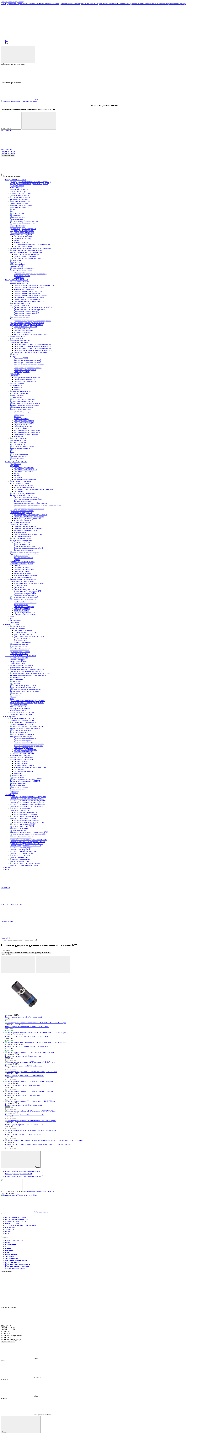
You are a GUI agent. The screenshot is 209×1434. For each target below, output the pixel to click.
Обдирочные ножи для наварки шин (27, 258)
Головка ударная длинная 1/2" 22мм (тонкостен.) (23, 1056)
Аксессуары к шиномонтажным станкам (29, 297)
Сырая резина (19, 278)
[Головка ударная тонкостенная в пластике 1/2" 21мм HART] (106, 1023)
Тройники (17, 417)
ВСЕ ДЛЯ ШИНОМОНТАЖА (16, 280)
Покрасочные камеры (22, 567)
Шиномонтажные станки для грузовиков (29, 287)
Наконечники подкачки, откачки (26, 434)
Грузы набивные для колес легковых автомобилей (32, 344)
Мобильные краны (21, 556)
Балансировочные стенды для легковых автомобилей (34, 307)
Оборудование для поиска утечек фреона (29, 517)
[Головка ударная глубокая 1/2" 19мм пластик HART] (106, 1121)
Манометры (18, 436)
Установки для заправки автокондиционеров (30, 515)
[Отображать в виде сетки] (18, 964)
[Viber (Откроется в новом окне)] (147, 20)
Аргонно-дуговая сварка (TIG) (25, 530)
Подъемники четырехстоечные (25, 470)
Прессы (17, 560)
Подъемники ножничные (23, 472)
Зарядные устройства (22, 544)
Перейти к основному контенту (12, 2)
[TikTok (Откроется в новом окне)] (50, 20)
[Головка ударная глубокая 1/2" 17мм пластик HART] (106, 1111)
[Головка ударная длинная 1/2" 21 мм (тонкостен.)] (106, 1101)
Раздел (37, 1167)
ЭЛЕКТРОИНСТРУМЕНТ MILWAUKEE (20, 656)
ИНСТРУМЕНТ (11, 716)
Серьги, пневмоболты (22, 428)
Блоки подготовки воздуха (24, 423)
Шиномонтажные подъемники (25, 327)
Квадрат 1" (18, 389)
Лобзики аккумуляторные (23, 748)
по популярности (7, 953)
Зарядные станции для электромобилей (28, 548)
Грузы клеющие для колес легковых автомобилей (32, 346)
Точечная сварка (20, 532)
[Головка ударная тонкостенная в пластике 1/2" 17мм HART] (106, 1042)
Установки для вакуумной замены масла (29, 583)
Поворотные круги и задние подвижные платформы (33, 489)
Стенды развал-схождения (23, 485)
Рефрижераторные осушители (25, 632)
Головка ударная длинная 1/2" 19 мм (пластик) (22, 1085)
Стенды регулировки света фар (25, 497)
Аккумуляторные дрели (23, 740)
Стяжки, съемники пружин (24, 607)
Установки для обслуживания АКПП (27, 591)
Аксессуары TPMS (21, 358)
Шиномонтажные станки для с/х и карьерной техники (34, 285)
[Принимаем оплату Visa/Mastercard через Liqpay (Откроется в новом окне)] (19, 1195)
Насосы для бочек (20, 585)
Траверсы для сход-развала (24, 487)
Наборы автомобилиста (22, 332)
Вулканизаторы (19, 272)
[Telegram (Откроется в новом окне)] (115, 20)
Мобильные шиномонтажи (24, 289)
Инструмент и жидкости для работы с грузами (31, 352)
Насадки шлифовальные (23, 246)
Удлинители (18, 773)
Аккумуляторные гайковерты (25, 381)
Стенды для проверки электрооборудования (30, 503)
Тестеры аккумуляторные (23, 550)
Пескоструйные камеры (23, 577)
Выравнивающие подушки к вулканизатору (30, 274)
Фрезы (16, 240)
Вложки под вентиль (21, 372)
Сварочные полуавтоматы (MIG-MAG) (28, 528)
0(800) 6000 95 (6, 130)
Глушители (18, 411)
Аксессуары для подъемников (25, 479)
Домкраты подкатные (22, 329)
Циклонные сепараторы (23, 630)
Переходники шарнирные (23, 771)
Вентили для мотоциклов (23, 366)
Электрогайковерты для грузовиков (27, 378)
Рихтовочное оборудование (24, 569)
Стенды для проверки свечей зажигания (29, 509)
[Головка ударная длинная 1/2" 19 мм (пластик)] (106, 1082)
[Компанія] (12, 1189)
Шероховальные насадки (23, 238)
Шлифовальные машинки (23, 237)
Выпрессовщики (20, 601)
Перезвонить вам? (8, 155)
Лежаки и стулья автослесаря (24, 614)
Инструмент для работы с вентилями (27, 368)
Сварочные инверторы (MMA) (25, 526)
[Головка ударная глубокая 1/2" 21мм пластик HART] (106, 1131)
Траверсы (17, 473)
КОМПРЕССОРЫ (12, 624)
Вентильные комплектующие (25, 370)
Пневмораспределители (23, 426)
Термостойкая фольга (22, 276)
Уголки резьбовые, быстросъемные (27, 413)
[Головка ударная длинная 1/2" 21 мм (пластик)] (106, 1091)
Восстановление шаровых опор (25, 603)
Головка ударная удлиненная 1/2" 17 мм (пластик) (23, 1066)
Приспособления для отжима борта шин (29, 301)
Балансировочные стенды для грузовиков (29, 309)
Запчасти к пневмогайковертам (25, 814)
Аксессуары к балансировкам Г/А (26, 313)
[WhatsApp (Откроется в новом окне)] (17, 37)
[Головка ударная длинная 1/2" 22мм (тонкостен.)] (106, 1052)
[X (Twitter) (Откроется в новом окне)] (180, 20)
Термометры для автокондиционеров (27, 519)
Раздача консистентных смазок (25, 589)
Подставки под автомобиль (24, 331)
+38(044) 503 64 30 (8, 153)
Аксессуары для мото (22, 315)
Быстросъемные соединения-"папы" (27, 432)
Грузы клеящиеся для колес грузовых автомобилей (33, 350)
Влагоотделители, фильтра (24, 421)
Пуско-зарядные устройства (24, 546)
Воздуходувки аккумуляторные (25, 750)
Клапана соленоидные (22, 642)
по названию (46, 953)
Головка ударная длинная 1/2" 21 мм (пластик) (22, 1095)
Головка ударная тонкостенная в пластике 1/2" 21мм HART (27, 1027)
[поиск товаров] (38, 121)
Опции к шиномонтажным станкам (27, 299)
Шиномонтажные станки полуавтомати (29, 291)
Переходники (19, 415)
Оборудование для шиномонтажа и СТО (40, 1191)
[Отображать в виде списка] (53, 964)
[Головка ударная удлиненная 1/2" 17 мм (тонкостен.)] (106, 1072)
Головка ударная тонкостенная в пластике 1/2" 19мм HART (27, 1036)
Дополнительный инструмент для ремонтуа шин (32, 244)
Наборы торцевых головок (24, 765)
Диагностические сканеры (24, 507)
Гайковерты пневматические (24, 379)
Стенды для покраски (22, 571)
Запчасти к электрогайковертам (25, 812)
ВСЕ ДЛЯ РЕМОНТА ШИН (15, 180)
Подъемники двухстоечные (24, 468)
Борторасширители (21, 242)
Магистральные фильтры (23, 634)
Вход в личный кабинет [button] (14, 1241)
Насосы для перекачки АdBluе (25, 593)
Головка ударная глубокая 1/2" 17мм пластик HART (24, 1115)
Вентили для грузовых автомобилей (27, 362)
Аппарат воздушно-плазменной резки (28, 534)
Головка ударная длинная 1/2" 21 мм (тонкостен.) (23, 1105)
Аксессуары (18, 491)
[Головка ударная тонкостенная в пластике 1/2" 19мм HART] (106, 1033)
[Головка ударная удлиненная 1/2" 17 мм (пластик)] (106, 1062)
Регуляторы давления (22, 425)
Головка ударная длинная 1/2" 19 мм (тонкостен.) (23, 1017)
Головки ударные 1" (21, 763)
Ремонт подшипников (22, 609)
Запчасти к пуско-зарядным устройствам (29, 822)
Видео (7, 869)
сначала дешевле (21, 953)
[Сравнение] (18, 54)
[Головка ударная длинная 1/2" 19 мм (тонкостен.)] (106, 994)
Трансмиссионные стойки (23, 558)
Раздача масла (19, 587)
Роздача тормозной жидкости (25, 595)
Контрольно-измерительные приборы (28, 499)
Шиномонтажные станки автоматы (27, 293)
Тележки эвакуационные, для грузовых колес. (31, 334)
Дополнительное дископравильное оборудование (32, 321)
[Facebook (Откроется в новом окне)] (82, 20)
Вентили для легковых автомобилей (27, 360)
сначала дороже (34, 953)
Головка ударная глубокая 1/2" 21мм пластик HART (24, 1134)
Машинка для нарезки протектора (26, 254)
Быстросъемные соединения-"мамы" (27, 430)
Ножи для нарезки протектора (25, 256)
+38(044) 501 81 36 (8, 151)
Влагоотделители (20, 640)
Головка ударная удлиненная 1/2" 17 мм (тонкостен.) (24, 1076)
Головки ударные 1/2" (22, 761)
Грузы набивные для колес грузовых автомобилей (32, 348)
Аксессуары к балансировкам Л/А (26, 311)
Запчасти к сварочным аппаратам (26, 820)
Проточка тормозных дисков (24, 613)
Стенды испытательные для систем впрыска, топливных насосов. (38, 505)
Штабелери (18, 477)
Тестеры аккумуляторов (23, 501)
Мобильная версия (41, 1212)
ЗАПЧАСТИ (10, 795)
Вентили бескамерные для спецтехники (29, 364)
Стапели (17, 566)
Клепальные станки (21, 611)
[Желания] (104, 73)
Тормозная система (21, 605)
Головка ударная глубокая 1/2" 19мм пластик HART (24, 1125)
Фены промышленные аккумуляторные (28, 746)
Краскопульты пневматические (25, 575)
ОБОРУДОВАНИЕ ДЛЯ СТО (16, 462)
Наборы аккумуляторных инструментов (29, 744)
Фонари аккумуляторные (23, 752)
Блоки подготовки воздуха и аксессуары (29, 636)
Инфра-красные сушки (22, 573)
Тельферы (17, 475)
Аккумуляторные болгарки (24, 742)
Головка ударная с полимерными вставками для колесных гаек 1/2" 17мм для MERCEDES (38, 1144)
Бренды (8, 867)
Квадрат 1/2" (18, 387)
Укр (6, 41)
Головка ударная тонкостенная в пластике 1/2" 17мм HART (27, 1046)
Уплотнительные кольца (23, 520)
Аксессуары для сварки (22, 536)
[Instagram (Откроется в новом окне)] (17, 20)
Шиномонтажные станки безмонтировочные (30, 295)
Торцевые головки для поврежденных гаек (30, 767)
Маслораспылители (21, 419)
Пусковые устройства (22, 542)
